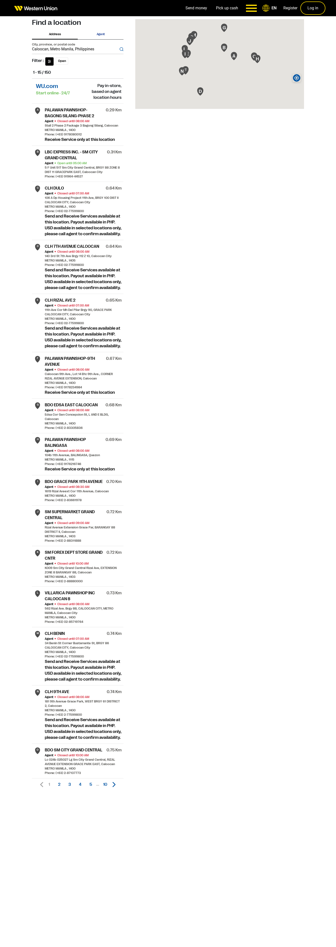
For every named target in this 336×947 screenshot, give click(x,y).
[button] (270, 8)
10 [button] (105, 784)
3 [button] (69, 784)
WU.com (47, 86)
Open (62, 61)
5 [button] (91, 784)
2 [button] (59, 784)
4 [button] (80, 784)
